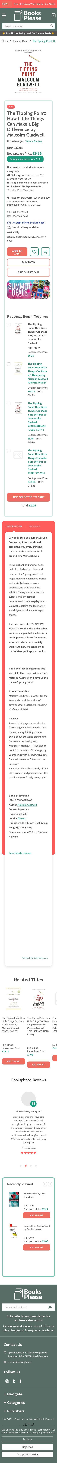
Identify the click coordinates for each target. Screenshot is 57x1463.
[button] (28, 289)
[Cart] (53, 15)
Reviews (34, 526)
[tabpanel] (13, 1028)
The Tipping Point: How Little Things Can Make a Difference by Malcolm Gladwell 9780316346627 (13, 1025)
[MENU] (4, 15)
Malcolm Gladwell (27, 804)
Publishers (15, 1411)
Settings (27, 1439)
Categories (16, 1402)
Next (50, 1184)
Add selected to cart (29, 497)
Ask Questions (28, 272)
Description (14, 526)
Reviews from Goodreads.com (35, 958)
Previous (45, 1184)
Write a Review (33, 141)
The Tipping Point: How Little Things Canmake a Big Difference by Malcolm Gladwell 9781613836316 (37, 462)
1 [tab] (21, 1166)
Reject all (27, 1447)
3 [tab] (31, 1166)
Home (5, 41)
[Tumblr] (13, 1381)
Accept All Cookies (27, 1454)
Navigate (14, 1394)
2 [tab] (26, 1166)
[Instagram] (7, 1381)
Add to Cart (36, 1215)
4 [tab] (36, 1166)
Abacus (22, 818)
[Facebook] (20, 1381)
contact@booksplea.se (20, 1362)
